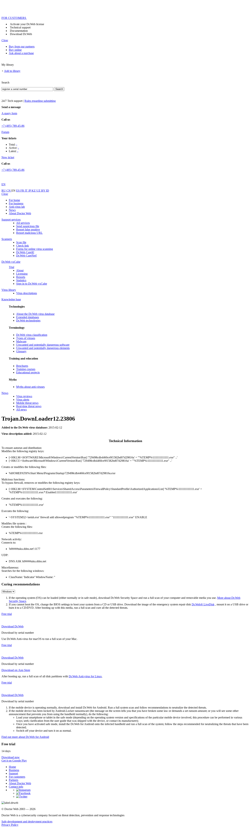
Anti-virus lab (17, 206)
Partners (13, 780)
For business (16, 203)
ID (47, 190)
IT (26, 190)
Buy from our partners (22, 46)
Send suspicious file (27, 226)
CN (8, 190)
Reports (20, 277)
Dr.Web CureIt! (25, 252)
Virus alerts (22, 399)
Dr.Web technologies (28, 320)
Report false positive (28, 229)
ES (18, 190)
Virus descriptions (26, 293)
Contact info (16, 786)
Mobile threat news (27, 402)
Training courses (25, 369)
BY (43, 190)
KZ (34, 190)
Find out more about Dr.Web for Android (25, 736)
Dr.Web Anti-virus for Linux (85, 676)
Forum (5, 132)
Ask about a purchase (21, 53)
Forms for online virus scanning (34, 248)
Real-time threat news (28, 406)
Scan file (21, 242)
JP (30, 190)
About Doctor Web (20, 213)
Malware (21, 341)
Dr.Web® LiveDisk (203, 604)
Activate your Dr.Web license (27, 24)
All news (21, 409)
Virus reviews (24, 396)
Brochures (22, 365)
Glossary (21, 351)
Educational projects (28, 372)
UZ (38, 190)
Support (13, 773)
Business (14, 770)
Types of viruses (25, 338)
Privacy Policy (9, 824)
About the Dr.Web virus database (35, 313)
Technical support (20, 27)
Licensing (22, 273)
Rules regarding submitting (40, 100)
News (12, 210)
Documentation (19, 30)
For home (14, 200)
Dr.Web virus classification (31, 334)
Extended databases (27, 317)
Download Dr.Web (21, 34)
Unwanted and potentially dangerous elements (43, 348)
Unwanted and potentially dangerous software (42, 344)
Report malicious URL (29, 232)
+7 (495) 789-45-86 (12, 125)
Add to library (12, 70)
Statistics (21, 280)
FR (22, 190)
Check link (22, 245)
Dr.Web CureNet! (26, 255)
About (20, 270)
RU (3, 190)
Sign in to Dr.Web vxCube (31, 283)
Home (12, 766)
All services (23, 222)
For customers (17, 776)
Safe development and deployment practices (26, 821)
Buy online (15, 49)
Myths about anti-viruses (30, 386)
